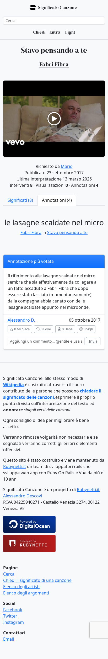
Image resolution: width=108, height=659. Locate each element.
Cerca (8, 574)
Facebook (12, 610)
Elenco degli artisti (21, 586)
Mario (67, 166)
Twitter (10, 616)
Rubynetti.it (14, 466)
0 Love (45, 329)
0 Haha (67, 329)
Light (69, 32)
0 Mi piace (21, 329)
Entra (55, 32)
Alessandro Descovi (22, 496)
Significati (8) (20, 200)
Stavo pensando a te (67, 232)
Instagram (13, 622)
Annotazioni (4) (57, 200)
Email (8, 639)
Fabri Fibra (30, 232)
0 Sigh (88, 329)
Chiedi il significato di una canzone (37, 580)
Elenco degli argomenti (26, 593)
